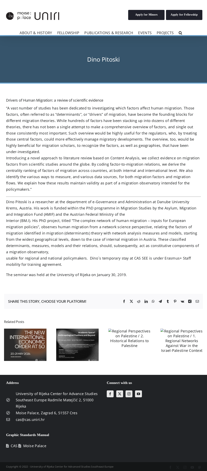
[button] (180, 32)
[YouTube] (138, 393)
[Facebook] (110, 393)
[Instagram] (129, 393)
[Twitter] (119, 393)
